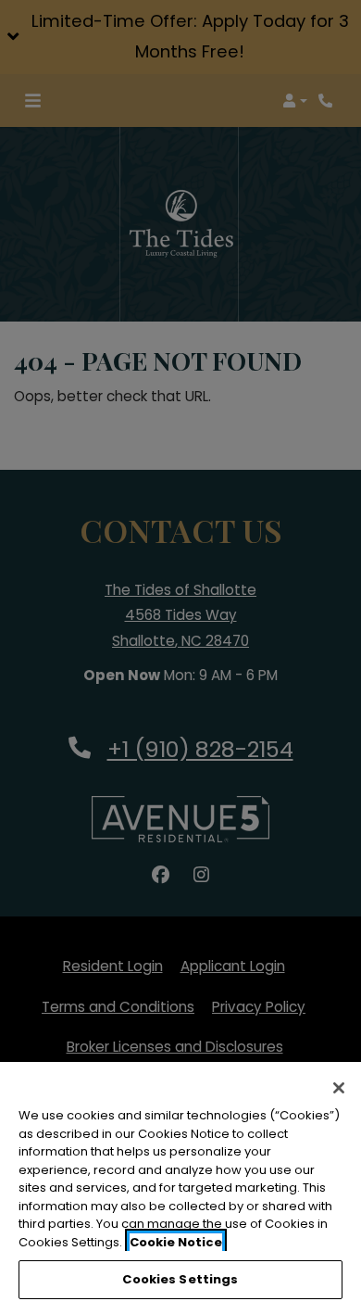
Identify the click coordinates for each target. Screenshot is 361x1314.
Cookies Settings (180, 1279)
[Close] (338, 1088)
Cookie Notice (176, 1242)
